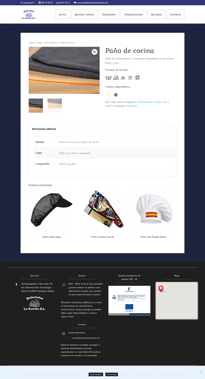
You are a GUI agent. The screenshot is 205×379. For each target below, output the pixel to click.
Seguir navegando (96, 374)
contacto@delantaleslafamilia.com (86, 338)
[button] (94, 52)
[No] (201, 372)
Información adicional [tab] (44, 129)
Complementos (133, 14)
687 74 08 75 (47, 2)
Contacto (175, 14)
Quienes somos (84, 14)
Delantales (109, 14)
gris (135, 105)
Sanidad (156, 14)
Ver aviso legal (111, 374)
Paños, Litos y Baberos (47, 42)
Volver (32, 42)
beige (129, 105)
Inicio (62, 14)
